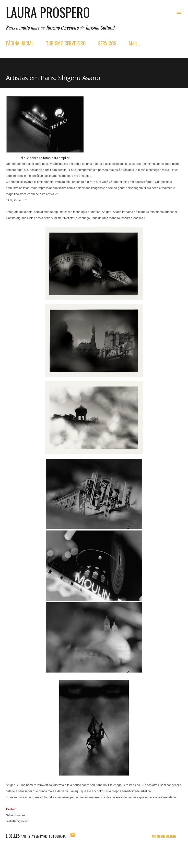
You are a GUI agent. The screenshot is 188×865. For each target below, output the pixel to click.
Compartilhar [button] (164, 836)
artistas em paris (35, 836)
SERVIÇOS (107, 43)
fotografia (57, 836)
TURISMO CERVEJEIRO (66, 43)
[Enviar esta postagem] (73, 836)
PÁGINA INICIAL (20, 43)
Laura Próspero (48, 12)
